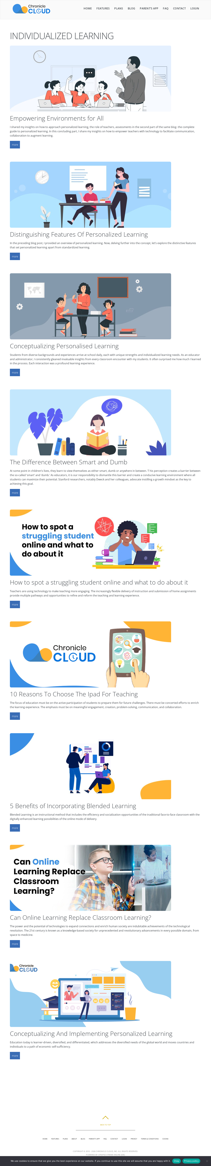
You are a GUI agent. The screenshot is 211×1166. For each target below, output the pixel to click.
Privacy (134, 1139)
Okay (176, 1161)
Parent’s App (149, 8)
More (15, 144)
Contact (179, 8)
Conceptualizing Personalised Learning (64, 345)
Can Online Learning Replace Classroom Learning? (80, 917)
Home (88, 8)
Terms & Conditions (150, 1139)
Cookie (165, 1139)
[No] (207, 1161)
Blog (131, 8)
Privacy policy (191, 1161)
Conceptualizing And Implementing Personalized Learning (91, 1033)
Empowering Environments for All (57, 118)
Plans (118, 8)
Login (194, 8)
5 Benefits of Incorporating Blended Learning (73, 805)
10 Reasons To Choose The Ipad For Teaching (74, 694)
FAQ (165, 8)
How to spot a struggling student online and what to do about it (99, 582)
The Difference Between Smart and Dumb (68, 462)
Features (103, 8)
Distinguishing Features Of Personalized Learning (79, 234)
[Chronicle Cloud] (31, 13)
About (74, 1139)
